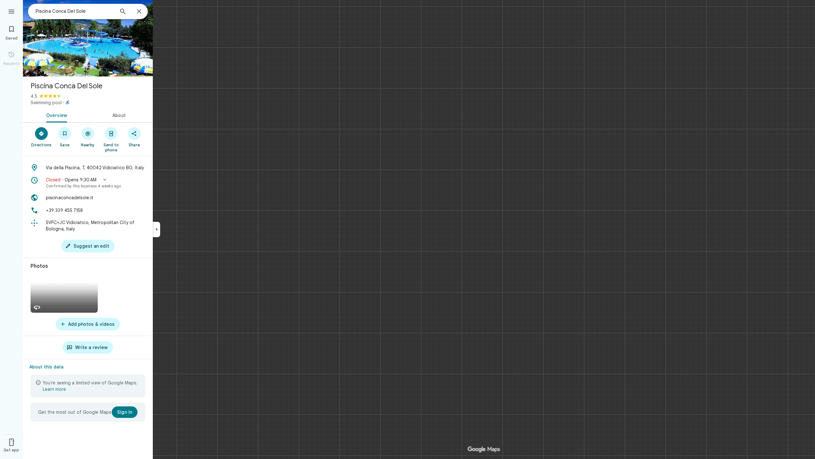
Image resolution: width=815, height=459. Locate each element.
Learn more (54, 389)
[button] (88, 182)
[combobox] (75, 11)
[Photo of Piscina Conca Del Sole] (88, 38)
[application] (407, 229)
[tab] (55, 114)
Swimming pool (46, 103)
